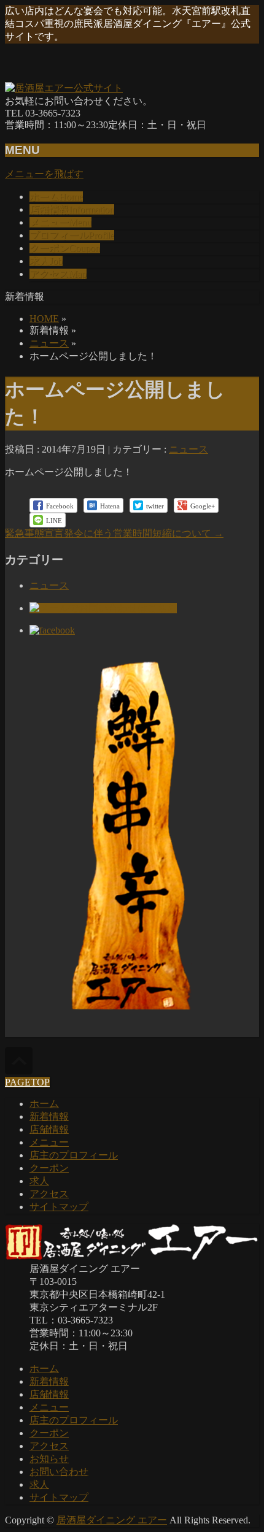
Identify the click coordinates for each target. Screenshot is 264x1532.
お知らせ (49, 1458)
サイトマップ (58, 1206)
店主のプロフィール (73, 1155)
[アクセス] (132, 1009)
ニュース (49, 343)
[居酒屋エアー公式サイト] (64, 88)
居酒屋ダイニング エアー (111, 1520)
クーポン (49, 1168)
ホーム (44, 1103)
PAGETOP (27, 1082)
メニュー (49, 1142)
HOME (44, 318)
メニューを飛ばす (44, 174)
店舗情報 (49, 1129)
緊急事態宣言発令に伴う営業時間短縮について (114, 533)
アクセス (49, 1194)
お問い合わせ (58, 1471)
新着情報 (49, 1116)
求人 (39, 1181)
